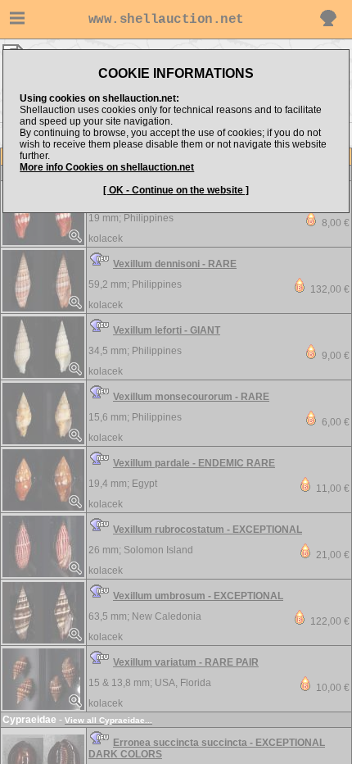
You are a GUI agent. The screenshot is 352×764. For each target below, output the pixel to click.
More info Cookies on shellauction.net (107, 167)
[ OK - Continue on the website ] (176, 190)
